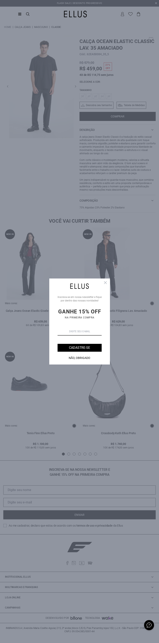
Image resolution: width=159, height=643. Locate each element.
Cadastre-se (79, 348)
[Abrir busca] (28, 14)
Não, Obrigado (79, 358)
